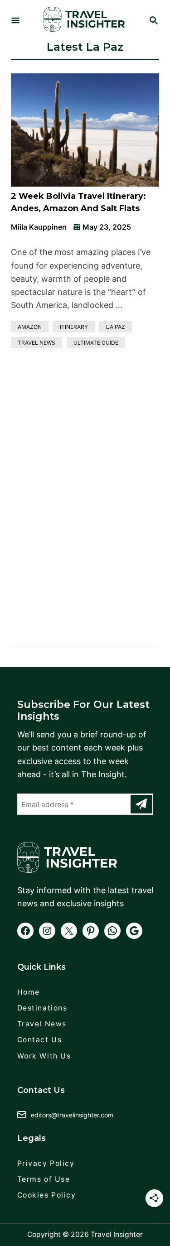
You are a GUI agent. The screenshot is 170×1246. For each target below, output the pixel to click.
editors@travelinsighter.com (72, 1115)
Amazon (30, 326)
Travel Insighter (117, 1234)
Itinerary (74, 326)
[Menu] (15, 21)
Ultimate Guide (95, 342)
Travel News (36, 342)
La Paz (115, 326)
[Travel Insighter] (84, 21)
